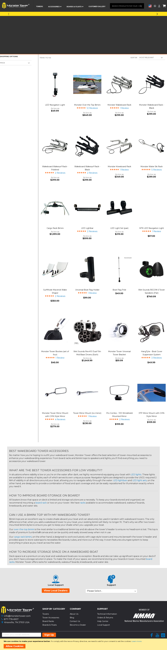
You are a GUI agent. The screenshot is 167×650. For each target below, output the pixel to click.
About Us (74, 614)
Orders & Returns (105, 617)
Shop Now (107, 13)
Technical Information (107, 614)
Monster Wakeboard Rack (119, 105)
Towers (45, 614)
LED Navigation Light (55, 105)
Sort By (133, 58)
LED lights (136, 474)
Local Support (103, 625)
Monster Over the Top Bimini (87, 105)
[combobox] (127, 6)
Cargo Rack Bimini (55, 228)
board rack (41, 503)
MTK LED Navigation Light (151, 228)
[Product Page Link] (55, 85)
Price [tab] (2, 63)
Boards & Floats (49, 625)
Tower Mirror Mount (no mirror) (87, 413)
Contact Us (75, 621)
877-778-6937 (11, 619)
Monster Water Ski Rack (152, 166)
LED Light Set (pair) (119, 228)
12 (92, 108)
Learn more (137, 641)
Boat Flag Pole (119, 290)
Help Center (102, 621)
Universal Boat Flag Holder (87, 290)
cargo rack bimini (23, 537)
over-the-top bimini (24, 529)
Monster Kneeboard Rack (119, 166)
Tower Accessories (50, 617)
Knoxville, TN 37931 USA (16, 622)
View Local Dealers (55, 590)
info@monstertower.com (17, 616)
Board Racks (48, 621)
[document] (84, 644)
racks (82, 503)
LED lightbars (120, 480)
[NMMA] (144, 621)
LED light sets (139, 480)
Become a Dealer (78, 625)
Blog (72, 617)
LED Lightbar (87, 228)
